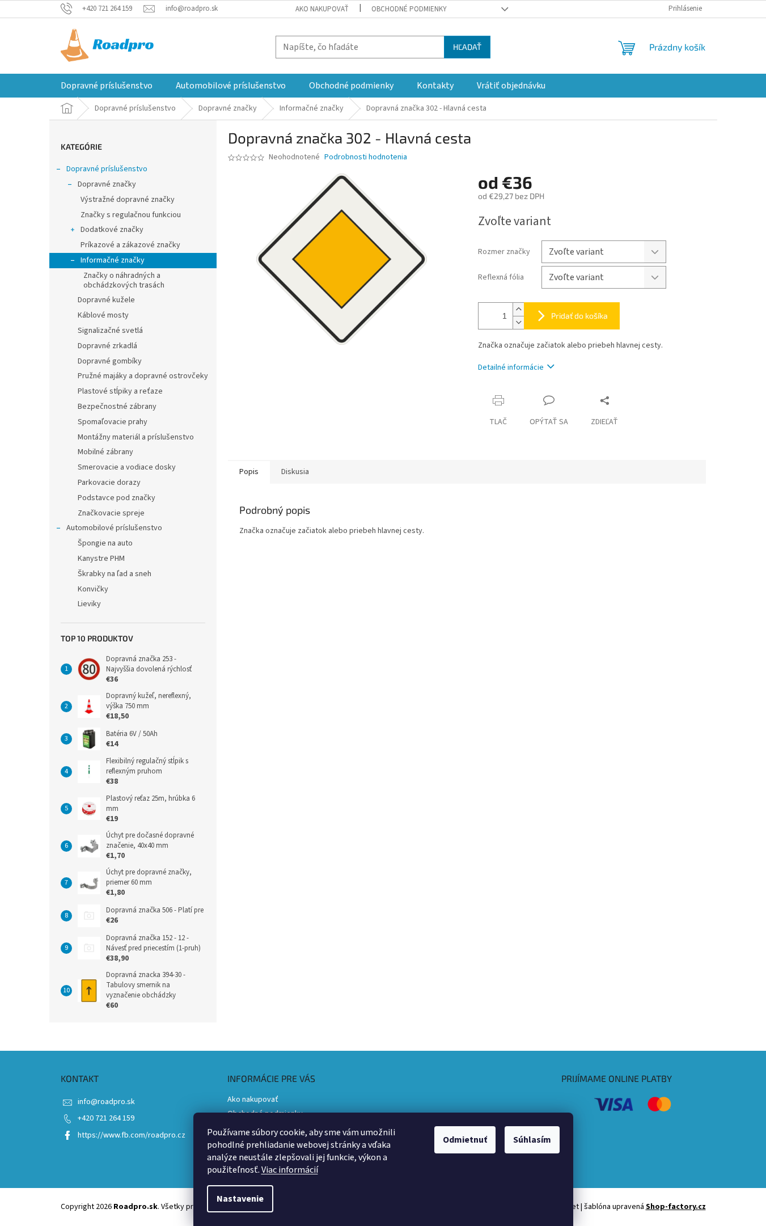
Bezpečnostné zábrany (117, 406)
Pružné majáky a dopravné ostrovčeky (143, 376)
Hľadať (467, 47)
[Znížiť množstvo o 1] (518, 322)
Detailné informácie (511, 367)
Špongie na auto (105, 543)
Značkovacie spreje (111, 513)
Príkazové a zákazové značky (130, 245)
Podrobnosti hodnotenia (365, 157)
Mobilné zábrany (105, 452)
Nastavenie (240, 1199)
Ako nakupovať (322, 9)
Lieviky (89, 604)
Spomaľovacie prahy (112, 422)
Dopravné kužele (106, 300)
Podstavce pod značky (116, 498)
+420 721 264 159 (106, 1118)
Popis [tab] (249, 471)
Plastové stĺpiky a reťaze (120, 391)
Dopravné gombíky (110, 361)
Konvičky (93, 589)
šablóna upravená (645, 1206)
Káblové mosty (103, 315)
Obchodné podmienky (409, 9)
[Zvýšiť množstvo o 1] (518, 309)
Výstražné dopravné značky (128, 199)
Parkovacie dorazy (109, 482)
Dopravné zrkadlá (107, 346)
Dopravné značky (107, 184)
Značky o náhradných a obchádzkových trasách (123, 280)
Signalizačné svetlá (110, 330)
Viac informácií (289, 1170)
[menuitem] (106, 86)
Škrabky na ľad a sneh (114, 574)
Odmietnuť (465, 1140)
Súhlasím (532, 1140)
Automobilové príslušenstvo (114, 528)
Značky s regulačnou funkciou (131, 215)
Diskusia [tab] (295, 471)
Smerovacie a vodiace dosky (127, 467)
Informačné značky (113, 260)
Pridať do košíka (579, 315)
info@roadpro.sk (106, 1101)
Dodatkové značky (112, 229)
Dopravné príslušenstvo (106, 169)
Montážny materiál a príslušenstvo (136, 437)
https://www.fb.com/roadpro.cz (131, 1135)
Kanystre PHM (101, 558)
